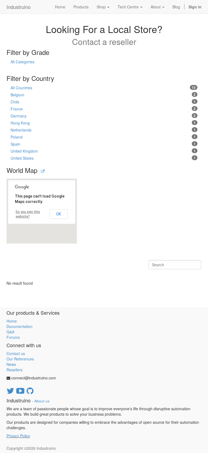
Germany (103, 116)
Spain (103, 144)
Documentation (19, 326)
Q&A (10, 331)
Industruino (18, 6)
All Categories (22, 61)
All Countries (103, 87)
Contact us (15, 353)
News (11, 364)
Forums (13, 337)
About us (42, 400)
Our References (20, 359)
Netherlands (103, 130)
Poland (103, 137)
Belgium (103, 94)
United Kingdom (103, 151)
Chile (103, 101)
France (103, 108)
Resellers (14, 369)
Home (11, 321)
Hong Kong (103, 123)
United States (103, 158)
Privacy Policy (18, 435)
